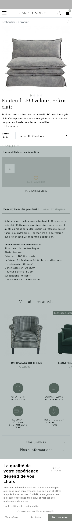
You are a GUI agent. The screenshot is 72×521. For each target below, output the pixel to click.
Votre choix (5, 135)
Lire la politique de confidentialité (21, 506)
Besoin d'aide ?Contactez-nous (54, 422)
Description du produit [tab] (20, 209)
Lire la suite (11, 126)
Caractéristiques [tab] (53, 209)
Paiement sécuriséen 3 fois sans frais (18, 423)
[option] (26, 341)
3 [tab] (38, 95)
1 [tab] (31, 95)
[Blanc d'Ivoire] (32, 13)
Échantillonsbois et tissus (54, 398)
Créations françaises (18, 398)
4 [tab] (41, 95)
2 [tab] (34, 95)
